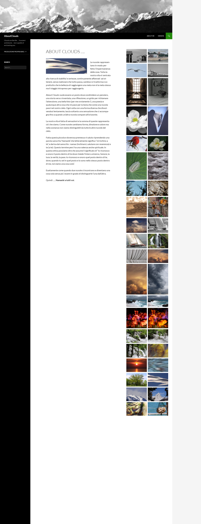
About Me (150, 36)
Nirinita (161, 36)
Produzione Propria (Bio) (14, 51)
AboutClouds (11, 35)
